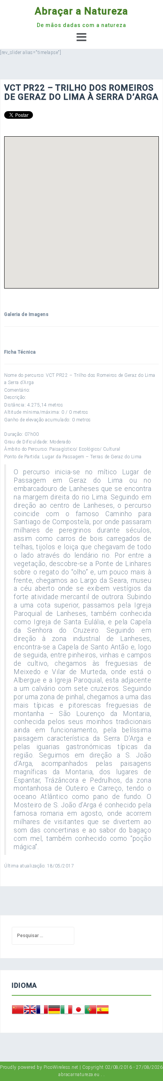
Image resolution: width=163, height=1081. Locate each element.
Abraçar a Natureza (81, 11)
